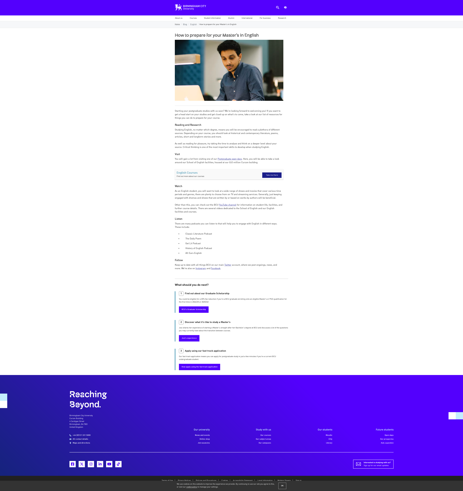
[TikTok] (118, 464)
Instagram (201, 268)
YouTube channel (227, 205)
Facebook (215, 268)
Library (329, 443)
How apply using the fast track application (200, 367)
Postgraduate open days (230, 159)
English (193, 24)
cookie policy (191, 487)
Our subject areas (263, 439)
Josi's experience (189, 338)
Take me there (272, 175)
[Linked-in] (100, 464)
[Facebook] (72, 464)
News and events (202, 435)
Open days (389, 435)
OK (282, 486)
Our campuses (265, 443)
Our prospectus (387, 439)
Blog (185, 24)
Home (177, 24)
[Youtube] (109, 464)
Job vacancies (204, 443)
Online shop (205, 439)
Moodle (329, 435)
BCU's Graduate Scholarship (194, 309)
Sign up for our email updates (377, 464)
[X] (82, 464)
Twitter (227, 265)
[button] (178, 18)
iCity (330, 439)
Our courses (265, 435)
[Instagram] (91, 464)
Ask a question (387, 443)
